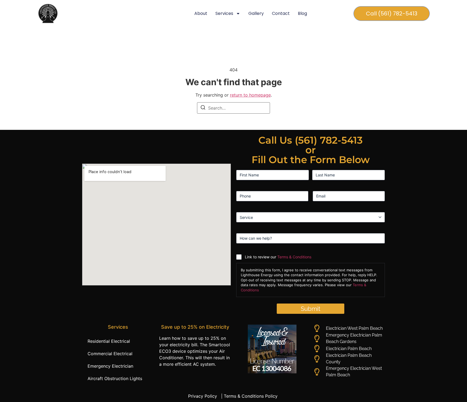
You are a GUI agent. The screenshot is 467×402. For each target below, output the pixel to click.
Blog (302, 13)
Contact (281, 13)
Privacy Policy (204, 396)
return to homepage (250, 95)
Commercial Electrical (110, 353)
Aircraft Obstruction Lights (115, 378)
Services (224, 13)
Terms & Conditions (294, 257)
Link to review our (278, 257)
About (200, 13)
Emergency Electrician (110, 366)
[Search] (203, 108)
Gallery (256, 13)
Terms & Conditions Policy (251, 396)
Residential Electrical (109, 341)
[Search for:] (233, 108)
